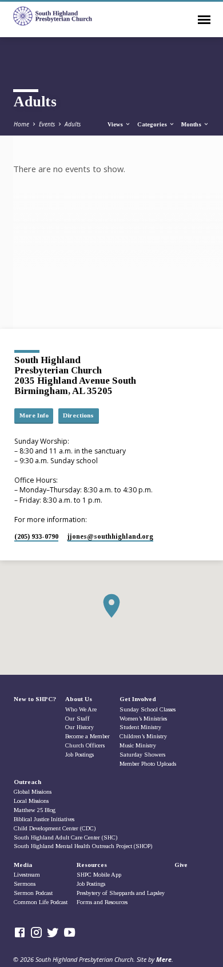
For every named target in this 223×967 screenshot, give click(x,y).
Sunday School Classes (148, 709)
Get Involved (138, 698)
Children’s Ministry (143, 736)
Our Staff (77, 718)
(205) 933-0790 (36, 536)
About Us (78, 698)
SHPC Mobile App (99, 875)
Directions (78, 415)
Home (21, 124)
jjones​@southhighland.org (110, 536)
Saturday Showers (142, 754)
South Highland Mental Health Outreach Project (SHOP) (83, 846)
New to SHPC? (35, 698)
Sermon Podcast (33, 893)
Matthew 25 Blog (34, 810)
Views (116, 124)
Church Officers (85, 745)
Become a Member (87, 736)
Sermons (24, 884)
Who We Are (81, 709)
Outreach (27, 781)
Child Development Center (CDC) (54, 828)
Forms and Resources (102, 902)
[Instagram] (36, 932)
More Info (34, 415)
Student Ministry (140, 727)
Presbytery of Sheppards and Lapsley (121, 893)
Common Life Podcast (40, 902)
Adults (73, 124)
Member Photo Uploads (148, 764)
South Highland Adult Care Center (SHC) (65, 837)
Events (47, 124)
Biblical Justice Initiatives (44, 819)
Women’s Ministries (143, 718)
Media (23, 864)
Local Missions (31, 801)
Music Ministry (138, 745)
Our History (79, 727)
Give (181, 864)
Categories (153, 124)
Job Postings (79, 754)
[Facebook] (19, 932)
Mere (164, 959)
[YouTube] (69, 932)
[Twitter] (52, 932)
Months (192, 124)
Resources (92, 864)
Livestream (27, 875)
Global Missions (32, 792)
